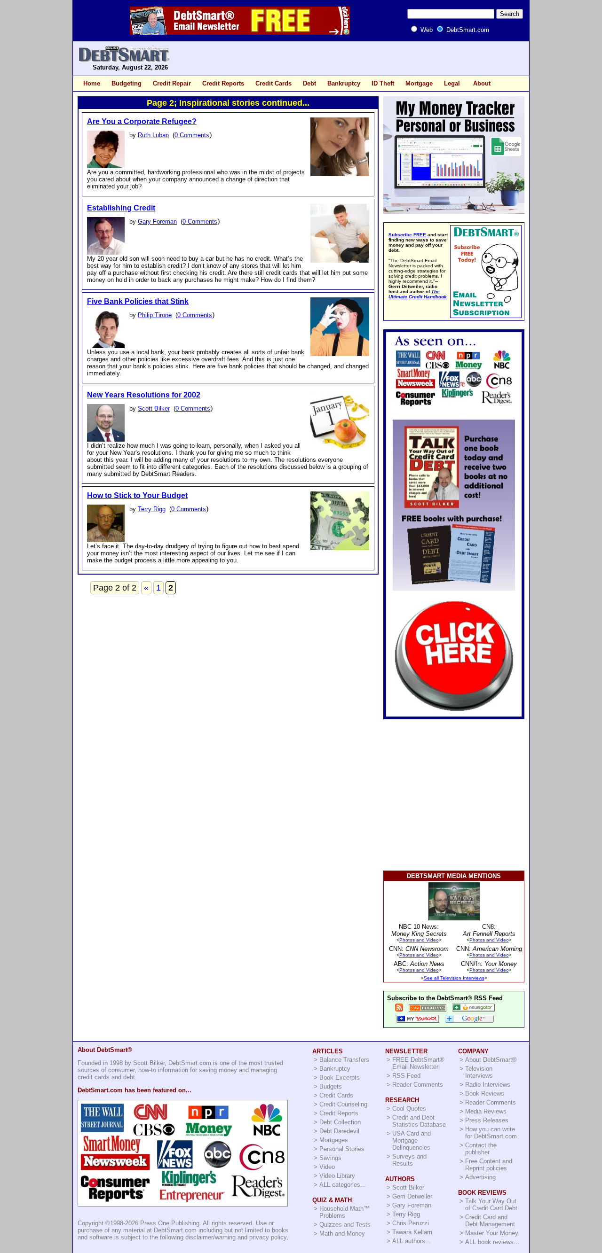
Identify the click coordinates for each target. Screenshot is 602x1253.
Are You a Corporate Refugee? (142, 121)
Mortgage (419, 83)
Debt (309, 83)
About (482, 83)
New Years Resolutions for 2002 (143, 395)
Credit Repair (172, 83)
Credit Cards (273, 83)
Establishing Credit (121, 208)
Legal (452, 83)
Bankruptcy (343, 83)
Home (91, 83)
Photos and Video (419, 939)
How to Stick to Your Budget (137, 495)
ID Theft (383, 83)
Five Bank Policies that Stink (138, 301)
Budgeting (126, 83)
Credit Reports (223, 83)
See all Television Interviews (454, 978)
